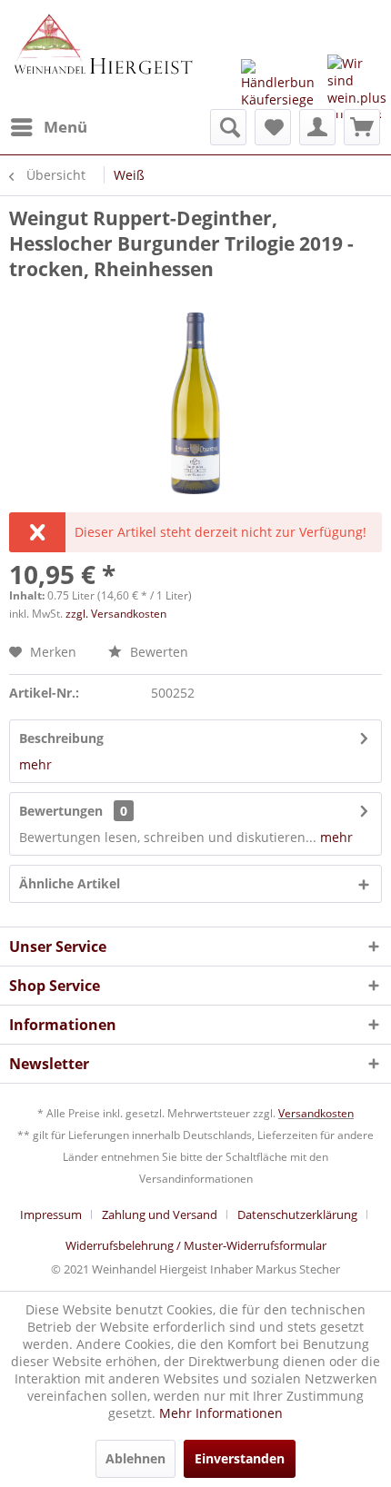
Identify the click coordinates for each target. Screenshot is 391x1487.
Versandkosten (316, 1113)
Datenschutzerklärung (297, 1214)
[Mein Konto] (317, 127)
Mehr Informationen (221, 1413)
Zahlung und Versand (159, 1214)
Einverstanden (240, 1458)
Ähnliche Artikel (69, 883)
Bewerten (157, 651)
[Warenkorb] (362, 127)
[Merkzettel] (273, 127)
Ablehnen (135, 1458)
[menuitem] (48, 127)
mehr (35, 764)
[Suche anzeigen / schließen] (228, 127)
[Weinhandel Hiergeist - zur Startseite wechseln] (102, 54)
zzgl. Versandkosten (115, 613)
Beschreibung (61, 738)
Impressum (51, 1214)
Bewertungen (61, 810)
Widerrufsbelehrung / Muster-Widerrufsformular (195, 1245)
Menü (65, 126)
